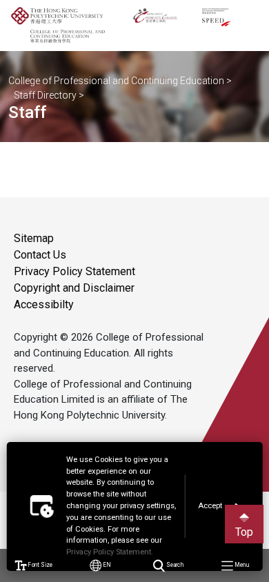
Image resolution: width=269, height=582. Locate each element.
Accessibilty (44, 304)
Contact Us (40, 254)
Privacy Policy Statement (74, 271)
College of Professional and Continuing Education (116, 80)
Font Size (39, 565)
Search (174, 565)
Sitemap (34, 238)
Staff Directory (45, 95)
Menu (241, 565)
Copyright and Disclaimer (74, 287)
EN (106, 565)
